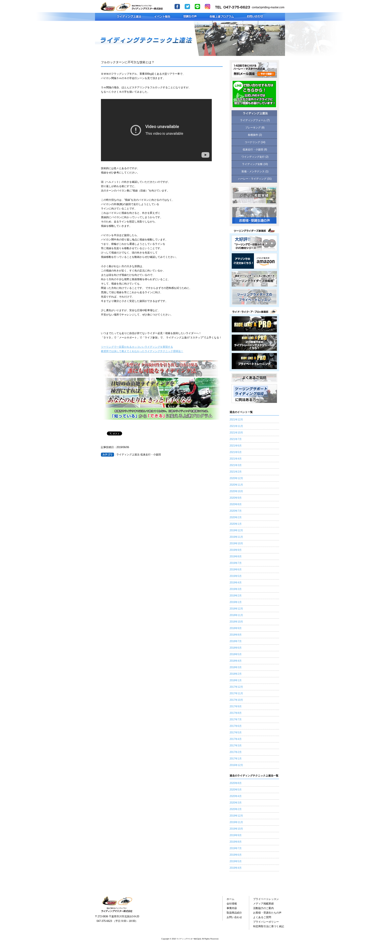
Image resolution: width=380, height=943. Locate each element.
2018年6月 (236, 647)
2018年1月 (236, 680)
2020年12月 (236, 478)
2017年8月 (236, 713)
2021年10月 (236, 432)
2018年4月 (236, 660)
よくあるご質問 (262, 917)
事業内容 (232, 908)
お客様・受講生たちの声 (267, 912)
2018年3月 (236, 667)
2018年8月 (236, 634)
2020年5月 (236, 789)
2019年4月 (236, 582)
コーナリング (252, 142)
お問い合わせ (234, 917)
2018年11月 (236, 615)
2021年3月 (236, 465)
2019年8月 (236, 556)
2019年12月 (236, 530)
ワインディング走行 (253, 156)
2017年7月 (236, 719)
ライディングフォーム (253, 120)
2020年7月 (236, 511)
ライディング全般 (252, 164)
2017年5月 (236, 732)
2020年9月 (236, 497)
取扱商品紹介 (234, 912)
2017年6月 (236, 726)
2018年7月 (236, 641)
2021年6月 (236, 445)
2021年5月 (236, 452)
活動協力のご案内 (263, 908)
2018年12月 (236, 608)
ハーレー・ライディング (252, 178)
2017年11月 (236, 693)
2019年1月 (236, 602)
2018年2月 (236, 674)
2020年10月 (236, 491)
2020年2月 (236, 517)
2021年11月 (236, 426)
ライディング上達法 (255, 113)
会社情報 (232, 903)
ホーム (230, 899)
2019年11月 (236, 537)
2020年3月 (236, 802)
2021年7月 (236, 439)
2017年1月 (236, 758)
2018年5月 (236, 654)
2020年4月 (236, 796)
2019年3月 (236, 589)
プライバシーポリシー (266, 921)
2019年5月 (236, 576)
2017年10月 (236, 700)
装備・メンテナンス (253, 171)
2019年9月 (236, 550)
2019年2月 (236, 595)
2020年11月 (236, 484)
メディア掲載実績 (263, 903)
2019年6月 (236, 569)
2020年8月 (236, 504)
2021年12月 (236, 419)
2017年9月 (236, 706)
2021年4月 (236, 458)
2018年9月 (236, 628)
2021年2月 (236, 471)
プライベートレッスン (266, 899)
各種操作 (253, 135)
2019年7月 (236, 563)
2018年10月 (236, 621)
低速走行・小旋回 (253, 149)
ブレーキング (253, 127)
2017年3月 (236, 745)
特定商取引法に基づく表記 (268, 926)
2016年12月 (236, 765)
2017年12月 (236, 687)
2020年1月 (236, 524)
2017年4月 (236, 739)
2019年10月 (236, 543)
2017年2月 (236, 752)
